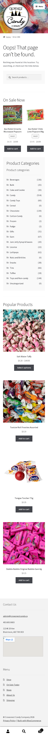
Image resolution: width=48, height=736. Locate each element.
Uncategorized (16, 283)
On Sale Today (13, 684)
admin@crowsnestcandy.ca (15, 616)
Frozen (13, 221)
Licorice (13, 247)
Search (24, 731)
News (9, 690)
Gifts (12, 231)
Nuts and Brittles (18, 257)
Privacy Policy (9, 720)
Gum (12, 236)
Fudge (12, 226)
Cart (37, 729)
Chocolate (14, 210)
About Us (11, 695)
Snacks (13, 262)
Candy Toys (15, 200)
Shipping (11, 700)
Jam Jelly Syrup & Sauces (21, 242)
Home (8, 37)
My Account (8, 731)
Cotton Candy (16, 216)
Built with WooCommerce (29, 720)
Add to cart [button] (12, 148)
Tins (12, 268)
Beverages (14, 179)
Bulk (12, 185)
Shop (9, 679)
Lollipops (14, 252)
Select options (24, 367)
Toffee (13, 273)
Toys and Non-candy (19, 278)
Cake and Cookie (17, 190)
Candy (12, 195)
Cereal (13, 205)
